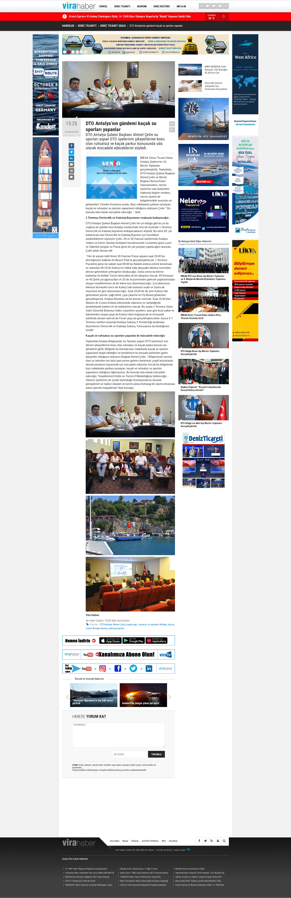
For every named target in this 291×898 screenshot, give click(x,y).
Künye (125, 841)
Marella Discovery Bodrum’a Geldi (189, 868)
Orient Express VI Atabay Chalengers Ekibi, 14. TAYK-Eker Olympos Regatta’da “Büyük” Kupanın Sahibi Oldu (198, 885)
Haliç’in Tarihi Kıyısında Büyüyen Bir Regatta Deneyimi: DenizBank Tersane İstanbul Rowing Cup (123, 16)
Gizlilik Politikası (150, 841)
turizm (171, 624)
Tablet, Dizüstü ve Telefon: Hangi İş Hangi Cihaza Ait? (198, 877)
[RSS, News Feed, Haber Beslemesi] (211, 840)
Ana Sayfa (114, 841)
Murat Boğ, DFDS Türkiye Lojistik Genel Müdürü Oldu (198, 881)
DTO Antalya (106, 624)
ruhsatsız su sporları (148, 624)
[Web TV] (208, 6)
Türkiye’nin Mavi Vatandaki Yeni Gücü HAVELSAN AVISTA (89, 873)
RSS (164, 841)
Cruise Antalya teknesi (97, 628)
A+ (172, 123)
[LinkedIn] (71, 158)
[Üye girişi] (218, 840)
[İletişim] (220, 6)
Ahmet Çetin (119, 624)
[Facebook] (71, 145)
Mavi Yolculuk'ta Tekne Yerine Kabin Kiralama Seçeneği (144, 881)
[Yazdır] (71, 170)
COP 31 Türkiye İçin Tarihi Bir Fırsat (80, 881)
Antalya (163, 624)
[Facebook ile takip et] (199, 840)
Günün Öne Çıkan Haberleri (75, 858)
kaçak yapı (131, 624)
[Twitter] (71, 152)
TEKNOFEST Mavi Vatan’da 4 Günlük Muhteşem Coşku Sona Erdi (87, 885)
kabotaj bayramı (116, 628)
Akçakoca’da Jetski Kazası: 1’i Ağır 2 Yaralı (138, 868)
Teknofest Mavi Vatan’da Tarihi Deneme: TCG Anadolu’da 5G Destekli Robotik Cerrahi (198, 873)
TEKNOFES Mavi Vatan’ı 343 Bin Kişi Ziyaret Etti (140, 877)
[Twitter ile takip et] (205, 840)
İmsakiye (173, 841)
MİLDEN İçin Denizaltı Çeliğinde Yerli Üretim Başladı (87, 877)
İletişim (135, 841)
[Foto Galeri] (214, 6)
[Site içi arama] (226, 6)
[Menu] (202, 6)
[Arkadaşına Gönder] (71, 164)
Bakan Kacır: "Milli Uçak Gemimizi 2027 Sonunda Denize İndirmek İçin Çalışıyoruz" (142, 873)
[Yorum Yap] (71, 177)
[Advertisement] (118, 810)
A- (172, 129)
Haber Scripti (179, 850)
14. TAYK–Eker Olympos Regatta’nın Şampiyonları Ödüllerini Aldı (84, 869)
